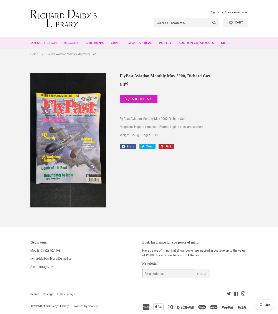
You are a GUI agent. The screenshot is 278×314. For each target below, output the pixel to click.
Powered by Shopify (85, 306)
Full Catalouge (66, 294)
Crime (115, 43)
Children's (95, 43)
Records (71, 43)
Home (34, 54)
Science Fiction (43, 43)
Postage (48, 294)
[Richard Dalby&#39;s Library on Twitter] (229, 294)
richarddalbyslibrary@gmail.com (52, 258)
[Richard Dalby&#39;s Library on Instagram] (243, 294)
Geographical (139, 43)
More (225, 43)
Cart (238, 22)
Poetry (165, 43)
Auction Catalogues (196, 43)
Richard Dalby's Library (54, 306)
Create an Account (236, 12)
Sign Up (202, 274)
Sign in (215, 12)
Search (34, 294)
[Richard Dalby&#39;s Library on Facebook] (236, 294)
